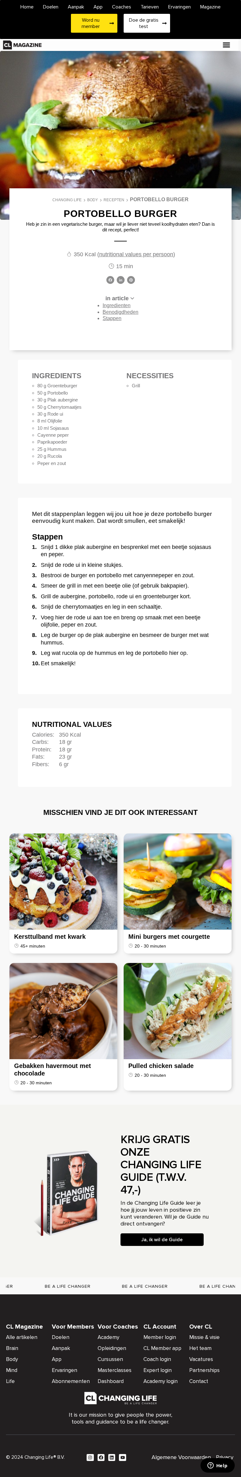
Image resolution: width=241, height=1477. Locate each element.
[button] (227, 45)
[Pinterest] (131, 280)
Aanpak (76, 7)
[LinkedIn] (120, 280)
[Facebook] (110, 280)
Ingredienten (117, 305)
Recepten (114, 200)
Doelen (50, 7)
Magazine (210, 7)
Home (27, 7)
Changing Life (67, 200)
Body (92, 200)
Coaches (121, 7)
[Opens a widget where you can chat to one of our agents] (217, 1466)
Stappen (112, 318)
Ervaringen (179, 7)
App (98, 7)
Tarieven (150, 7)
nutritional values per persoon (136, 254)
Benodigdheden (120, 312)
